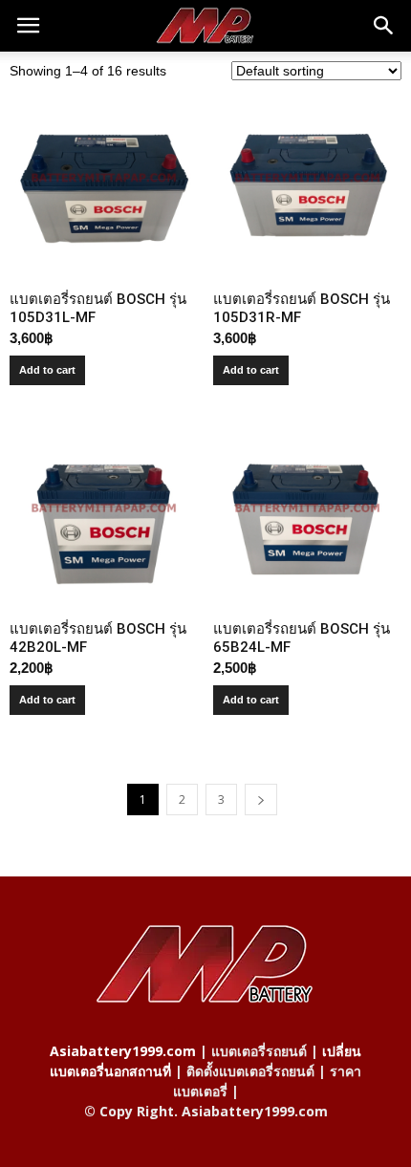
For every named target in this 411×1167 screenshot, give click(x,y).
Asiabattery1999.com (123, 1051)
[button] (384, 26)
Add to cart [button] (47, 370)
